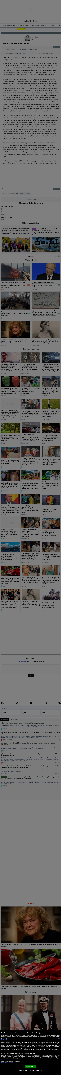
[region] (30, 1052)
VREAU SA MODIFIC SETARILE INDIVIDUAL (30, 1070)
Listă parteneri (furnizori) (7, 1062)
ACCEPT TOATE (30, 1066)
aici (39, 1046)
